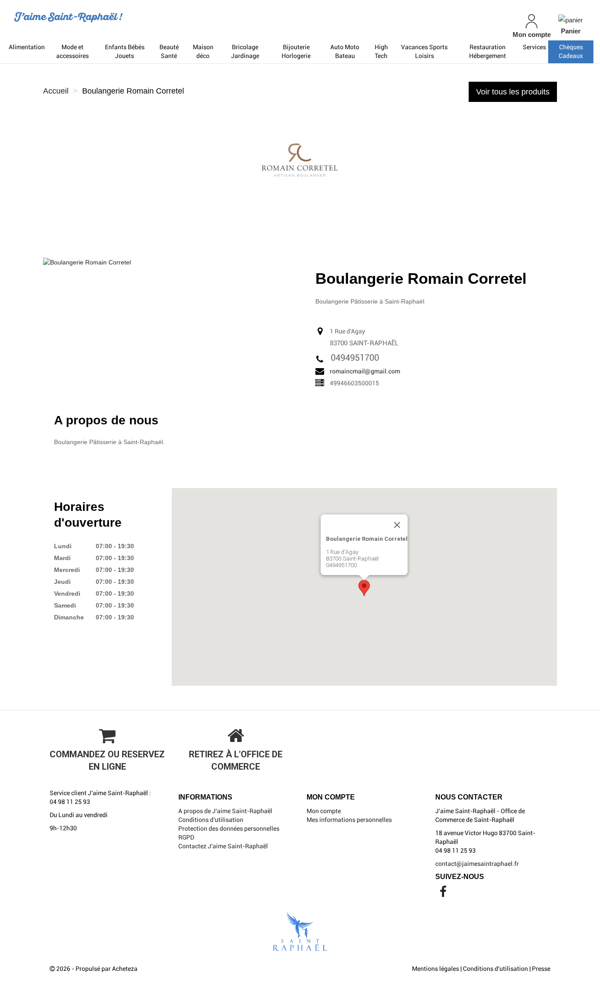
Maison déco (203, 51)
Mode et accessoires (72, 51)
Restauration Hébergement (487, 51)
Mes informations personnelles (349, 819)
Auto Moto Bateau (344, 51)
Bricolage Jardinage (245, 51)
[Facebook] (443, 893)
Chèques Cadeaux (571, 51)
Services (534, 47)
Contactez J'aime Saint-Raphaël (223, 846)
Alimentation (27, 47)
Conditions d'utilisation (210, 819)
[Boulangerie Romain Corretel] (87, 261)
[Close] (397, 524)
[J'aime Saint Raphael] (104, 17)
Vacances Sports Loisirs (424, 51)
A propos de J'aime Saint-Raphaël (225, 810)
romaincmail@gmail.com (365, 371)
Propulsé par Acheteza (106, 968)
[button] (364, 588)
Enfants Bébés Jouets (125, 51)
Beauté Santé (169, 51)
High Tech (381, 51)
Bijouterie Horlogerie (296, 51)
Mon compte (324, 810)
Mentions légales (435, 968)
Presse (541, 968)
